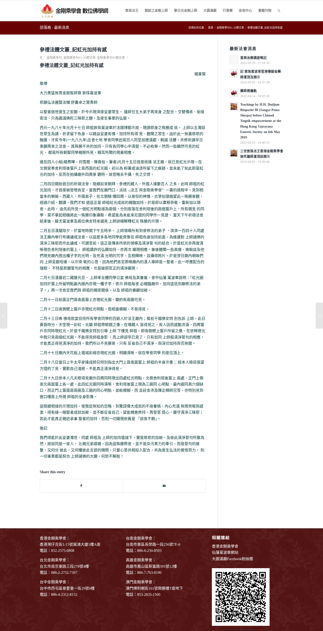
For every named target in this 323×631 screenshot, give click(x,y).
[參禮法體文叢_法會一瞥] (3, 316)
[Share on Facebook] (81, 486)
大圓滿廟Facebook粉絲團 (232, 559)
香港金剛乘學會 (225, 546)
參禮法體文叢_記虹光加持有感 (73, 49)
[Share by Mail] (164, 486)
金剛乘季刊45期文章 (111, 57)
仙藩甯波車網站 (225, 552)
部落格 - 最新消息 (54, 28)
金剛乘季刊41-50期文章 (79, 57)
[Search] (279, 10)
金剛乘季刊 (54, 57)
